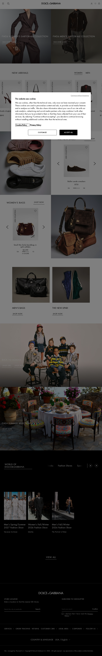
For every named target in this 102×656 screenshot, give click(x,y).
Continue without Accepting (80, 95)
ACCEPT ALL (68, 132)
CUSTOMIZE (42, 132)
